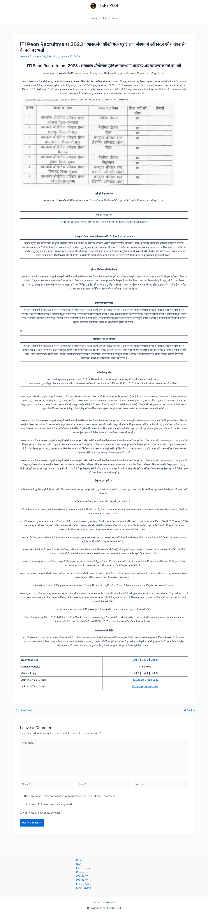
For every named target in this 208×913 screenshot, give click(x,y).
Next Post (188, 710)
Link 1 (136, 659)
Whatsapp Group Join (145, 686)
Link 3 (154, 659)
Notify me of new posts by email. (42, 812)
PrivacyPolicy (84, 884)
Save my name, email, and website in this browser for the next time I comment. (69, 796)
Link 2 (144, 659)
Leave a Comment (30, 56)
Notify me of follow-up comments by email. (48, 804)
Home (94, 18)
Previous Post (22, 710)
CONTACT (82, 876)
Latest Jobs (110, 18)
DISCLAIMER (83, 888)
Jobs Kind (108, 6)
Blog (78, 863)
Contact (80, 872)
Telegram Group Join (145, 679)
